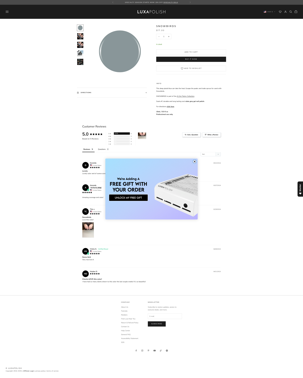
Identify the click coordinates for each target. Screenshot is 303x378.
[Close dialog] (195, 161)
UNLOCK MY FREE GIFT (128, 197)
